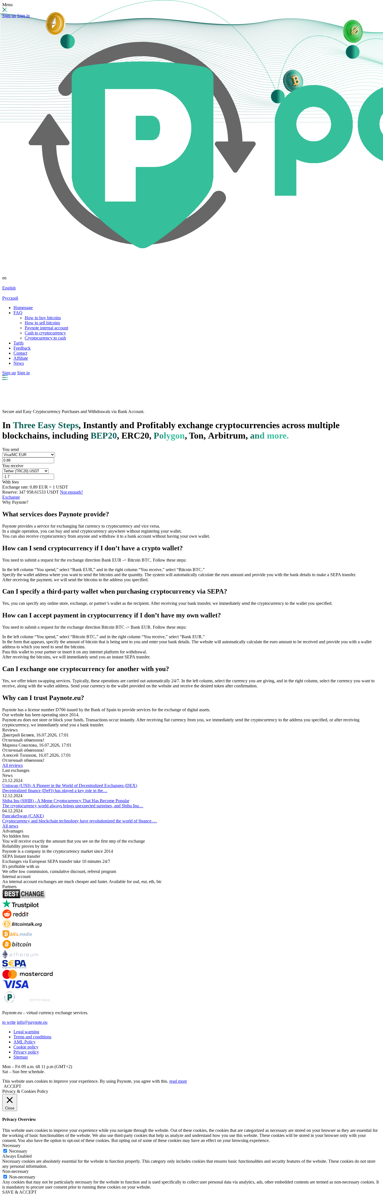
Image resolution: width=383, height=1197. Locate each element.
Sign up (9, 15)
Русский (10, 298)
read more (178, 1081)
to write (9, 1022)
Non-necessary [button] (15, 1171)
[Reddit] (15, 917)
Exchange (11, 497)
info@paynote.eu (32, 1022)
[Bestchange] (23, 896)
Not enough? (71, 492)
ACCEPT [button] (12, 1086)
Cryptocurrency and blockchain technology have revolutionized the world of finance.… (79, 820)
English (9, 288)
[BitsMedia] (17, 937)
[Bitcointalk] (22, 927)
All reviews (12, 765)
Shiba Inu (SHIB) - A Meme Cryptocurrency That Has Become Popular (65, 800)
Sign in (23, 15)
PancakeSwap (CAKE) (23, 815)
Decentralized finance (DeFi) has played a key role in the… (54, 790)
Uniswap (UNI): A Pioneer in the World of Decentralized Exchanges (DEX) (69, 785)
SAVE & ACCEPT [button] (19, 1192)
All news (10, 826)
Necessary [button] (11, 1145)
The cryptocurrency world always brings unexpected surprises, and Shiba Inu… (72, 805)
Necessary (18, 1151)
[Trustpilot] (20, 906)
